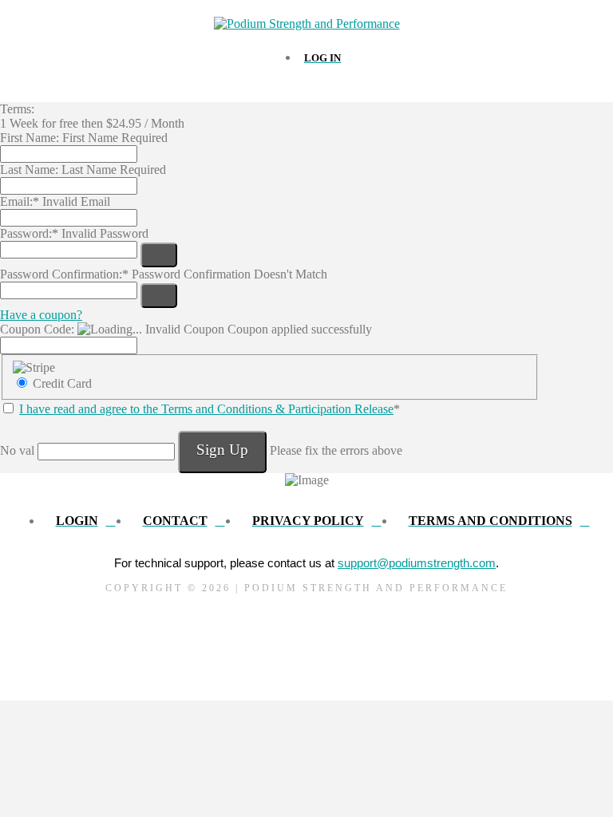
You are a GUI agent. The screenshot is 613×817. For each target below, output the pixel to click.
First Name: (29, 137)
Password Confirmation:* (64, 274)
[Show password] (158, 255)
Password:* (29, 233)
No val (17, 450)
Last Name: (29, 169)
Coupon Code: (37, 329)
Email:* (19, 201)
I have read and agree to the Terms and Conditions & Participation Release (206, 409)
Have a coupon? (41, 315)
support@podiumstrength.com (417, 563)
